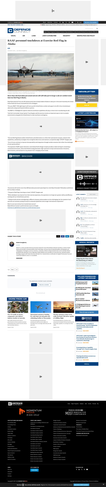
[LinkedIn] (79, 469)
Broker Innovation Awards (36, 459)
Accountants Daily (12, 422)
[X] (58, 236)
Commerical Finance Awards (59, 422)
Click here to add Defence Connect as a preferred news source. (24, 207)
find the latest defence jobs (15, 24)
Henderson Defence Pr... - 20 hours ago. (87, 221)
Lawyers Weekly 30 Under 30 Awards (61, 440)
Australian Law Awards (35, 443)
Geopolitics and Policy (86, 35)
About (44, 22)
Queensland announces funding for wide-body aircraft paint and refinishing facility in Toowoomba (40, 316)
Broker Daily (10, 431)
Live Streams (89, 32)
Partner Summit (56, 446)
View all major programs (87, 312)
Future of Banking (57, 429)
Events (79, 32)
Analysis (58, 32)
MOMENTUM (18, 22)
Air (24, 35)
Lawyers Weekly (11, 442)
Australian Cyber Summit (36, 439)
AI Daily (9, 427)
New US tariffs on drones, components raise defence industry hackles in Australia (16, 316)
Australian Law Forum (35, 446)
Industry (66, 35)
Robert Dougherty (22, 50)
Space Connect (11, 453)
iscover (96, 32)
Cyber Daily (10, 433)
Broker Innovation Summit (36, 461)
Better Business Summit (36, 456)
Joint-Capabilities (49, 35)
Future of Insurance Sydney (59, 435)
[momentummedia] (30, 412)
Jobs (75, 32)
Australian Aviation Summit (36, 433)
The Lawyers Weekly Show (82, 429)
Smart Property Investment (14, 450)
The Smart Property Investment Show (85, 431)
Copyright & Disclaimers (75, 481)
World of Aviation (12, 459)
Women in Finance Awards (59, 457)
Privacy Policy (85, 481)
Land (34, 35)
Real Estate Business (12, 448)
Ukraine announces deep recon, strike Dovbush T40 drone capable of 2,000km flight (63, 316)
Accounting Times (12, 424)
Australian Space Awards (36, 448)
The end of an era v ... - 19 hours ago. (86, 207)
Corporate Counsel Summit (59, 424)
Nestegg (10, 444)
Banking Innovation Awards (36, 452)
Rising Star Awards (57, 450)
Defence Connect (12, 435)
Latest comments (81, 194)
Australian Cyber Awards (36, 437)
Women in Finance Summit (59, 459)
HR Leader (10, 440)
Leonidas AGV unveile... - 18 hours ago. (86, 200)
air (16, 269)
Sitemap (9, 476)
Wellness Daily (11, 457)
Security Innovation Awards (59, 453)
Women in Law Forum (81, 422)
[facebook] (63, 236)
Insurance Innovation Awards (60, 437)
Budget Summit (56, 420)
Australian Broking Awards (36, 435)
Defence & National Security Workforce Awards (64, 427)
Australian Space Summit (36, 450)
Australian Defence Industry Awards (38, 441)
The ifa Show (79, 427)
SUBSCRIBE (34, 470)
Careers (63, 32)
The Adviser (10, 455)
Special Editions (69, 32)
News (45, 32)
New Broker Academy (58, 442)
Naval (13, 35)
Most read (92, 194)
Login (80, 22)
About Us (10, 469)
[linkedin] (67, 236)
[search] (97, 28)
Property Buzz (11, 446)
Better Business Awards (36, 454)
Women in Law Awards (81, 420)
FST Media (10, 437)
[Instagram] (84, 469)
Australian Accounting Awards (37, 426)
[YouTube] (87, 469)
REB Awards (56, 448)
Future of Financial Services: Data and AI (62, 431)
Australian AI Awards (35, 428)
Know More (19, 258)
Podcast (83, 32)
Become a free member (91, 22)
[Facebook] (76, 469)
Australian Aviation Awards (36, 430)
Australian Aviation (12, 429)
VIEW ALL (69, 156)
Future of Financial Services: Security (61, 433)
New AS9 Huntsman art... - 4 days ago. (86, 227)
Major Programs (51, 32)
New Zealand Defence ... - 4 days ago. (86, 234)
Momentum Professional (82, 435)
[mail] (72, 236)
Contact (56, 22)
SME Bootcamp (56, 455)
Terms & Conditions (93, 481)
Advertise (49, 22)
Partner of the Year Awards (59, 444)
